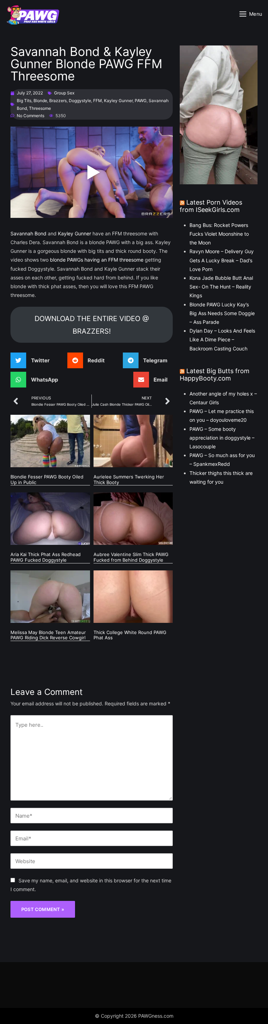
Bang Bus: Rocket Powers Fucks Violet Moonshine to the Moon (219, 234)
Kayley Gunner (118, 100)
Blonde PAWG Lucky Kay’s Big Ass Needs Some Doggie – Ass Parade (222, 313)
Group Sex (64, 92)
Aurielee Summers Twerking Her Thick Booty (129, 479)
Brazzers (58, 100)
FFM (97, 100)
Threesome (40, 108)
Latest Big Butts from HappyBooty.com (215, 374)
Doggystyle (80, 100)
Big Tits (24, 100)
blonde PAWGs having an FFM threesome (96, 260)
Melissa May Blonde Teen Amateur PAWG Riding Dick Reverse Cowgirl (48, 635)
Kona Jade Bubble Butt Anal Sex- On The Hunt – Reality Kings (221, 286)
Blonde (40, 100)
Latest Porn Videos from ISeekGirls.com (211, 206)
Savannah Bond (28, 233)
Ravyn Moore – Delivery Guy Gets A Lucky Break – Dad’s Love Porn (221, 260)
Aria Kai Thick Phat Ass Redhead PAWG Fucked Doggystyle (45, 557)
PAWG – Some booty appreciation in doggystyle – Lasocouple (221, 437)
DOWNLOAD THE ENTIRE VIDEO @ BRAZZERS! (92, 324)
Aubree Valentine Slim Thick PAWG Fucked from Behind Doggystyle (131, 557)
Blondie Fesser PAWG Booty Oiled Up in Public (46, 479)
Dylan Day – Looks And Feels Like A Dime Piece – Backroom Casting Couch (222, 339)
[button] (32, 360)
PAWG (141, 100)
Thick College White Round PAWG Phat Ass (130, 635)
